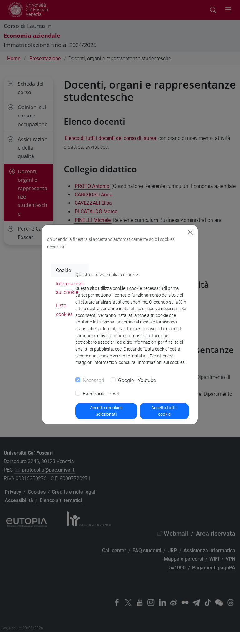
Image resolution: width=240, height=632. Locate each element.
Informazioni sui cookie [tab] (70, 288)
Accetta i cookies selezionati (106, 411)
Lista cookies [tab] (64, 310)
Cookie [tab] (63, 270)
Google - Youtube (137, 380)
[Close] (190, 232)
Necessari (93, 380)
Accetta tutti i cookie (164, 411)
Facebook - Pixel (101, 394)
